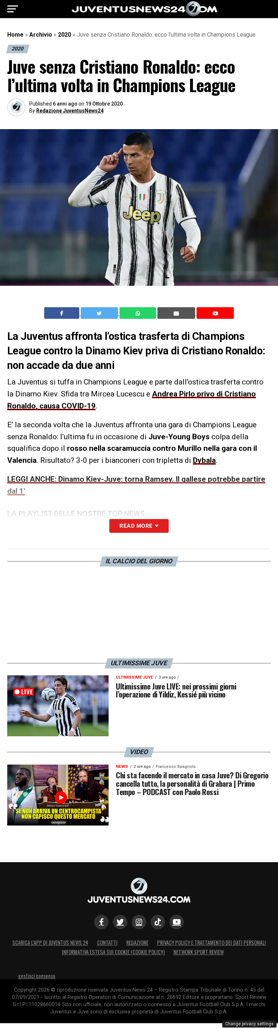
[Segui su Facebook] (101, 922)
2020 (64, 34)
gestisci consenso (36, 976)
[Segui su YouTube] (176, 922)
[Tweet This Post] (100, 313)
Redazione (137, 942)
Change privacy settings (249, 1023)
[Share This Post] (138, 313)
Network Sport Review (198, 952)
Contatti (107, 942)
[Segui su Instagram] (139, 922)
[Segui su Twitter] (120, 922)
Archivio (40, 34)
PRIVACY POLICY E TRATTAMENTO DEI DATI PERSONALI (211, 942)
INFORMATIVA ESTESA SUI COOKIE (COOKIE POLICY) (113, 952)
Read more (135, 526)
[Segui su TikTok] (158, 922)
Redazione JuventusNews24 (70, 111)
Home (15, 34)
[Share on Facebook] (62, 313)
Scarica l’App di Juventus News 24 (50, 942)
